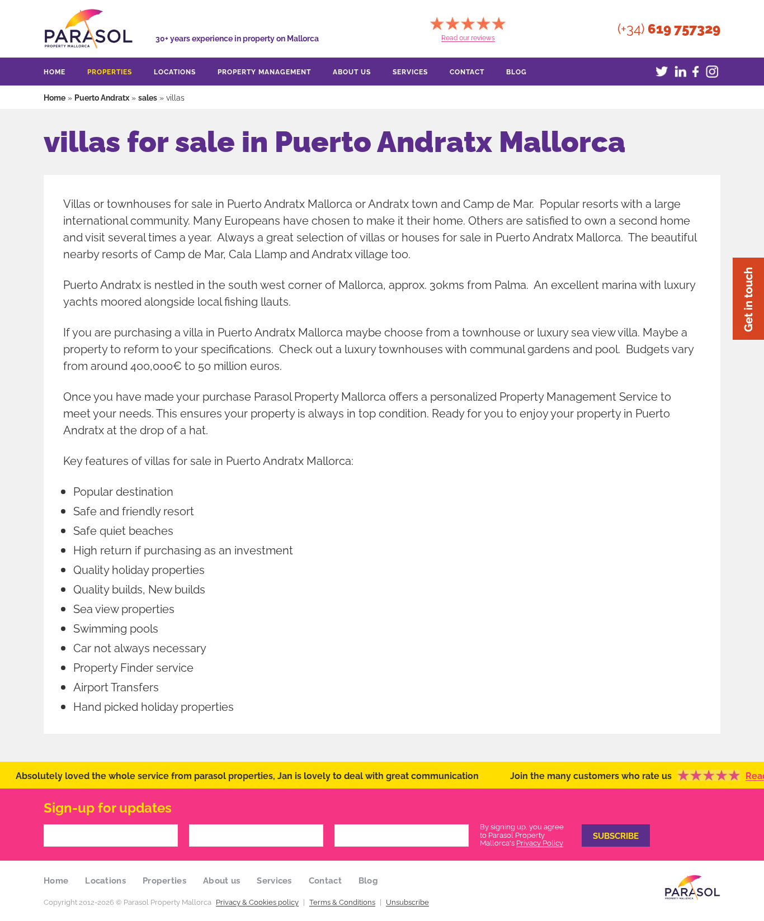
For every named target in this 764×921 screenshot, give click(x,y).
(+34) (668, 29)
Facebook (695, 72)
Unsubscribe (407, 901)
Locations (175, 71)
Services (410, 71)
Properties (109, 71)
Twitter (661, 72)
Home (54, 71)
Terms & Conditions (342, 901)
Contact (467, 71)
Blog (516, 71)
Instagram (712, 72)
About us (352, 71)
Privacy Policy (539, 842)
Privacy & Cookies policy (257, 901)
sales (147, 97)
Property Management (264, 71)
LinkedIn (678, 72)
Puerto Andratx (101, 97)
